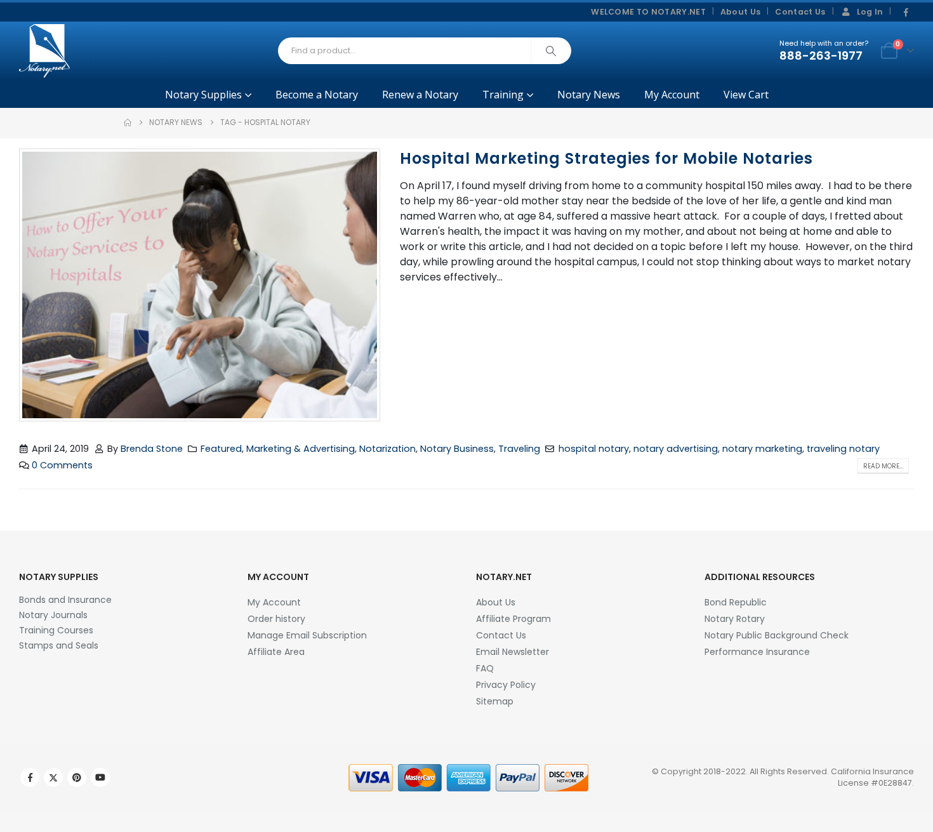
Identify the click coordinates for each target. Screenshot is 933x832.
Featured (221, 448)
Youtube (100, 777)
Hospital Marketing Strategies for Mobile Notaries (606, 158)
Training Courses (56, 630)
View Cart (746, 95)
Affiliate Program (513, 618)
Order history (276, 618)
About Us (740, 11)
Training (503, 95)
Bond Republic (736, 602)
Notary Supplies (203, 95)
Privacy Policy (506, 684)
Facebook (29, 777)
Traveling (519, 448)
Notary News (588, 95)
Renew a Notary (420, 95)
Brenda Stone (152, 448)
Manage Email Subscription (307, 635)
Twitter (53, 777)
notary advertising (675, 448)
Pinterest (76, 777)
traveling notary (843, 448)
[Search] (551, 50)
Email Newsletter (512, 651)
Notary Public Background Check (777, 635)
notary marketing (762, 448)
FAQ (485, 668)
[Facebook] (905, 12)
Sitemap (494, 701)
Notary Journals (53, 615)
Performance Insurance (757, 651)
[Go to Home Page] (127, 122)
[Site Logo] (44, 50)
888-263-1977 (821, 55)
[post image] (200, 285)
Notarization (387, 448)
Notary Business (457, 448)
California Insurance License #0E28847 (872, 777)
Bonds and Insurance (65, 599)
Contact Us (800, 11)
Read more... (883, 466)
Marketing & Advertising (300, 448)
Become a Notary (316, 95)
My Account (671, 95)
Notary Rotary (735, 618)
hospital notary (594, 448)
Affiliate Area (276, 651)
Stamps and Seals (58, 645)
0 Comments (62, 465)
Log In (870, 11)
